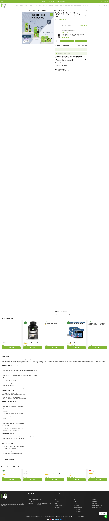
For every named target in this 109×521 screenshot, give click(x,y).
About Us (57, 501)
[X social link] (103, 1)
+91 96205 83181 (3, 1)
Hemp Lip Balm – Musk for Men (29, 471)
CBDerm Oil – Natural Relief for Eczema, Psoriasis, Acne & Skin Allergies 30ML (96, 324)
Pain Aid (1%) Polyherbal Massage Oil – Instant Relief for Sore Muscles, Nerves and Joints (76, 474)
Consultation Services (78, 507)
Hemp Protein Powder (93, 471)
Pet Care (75, 503)
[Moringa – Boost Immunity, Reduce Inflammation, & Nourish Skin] (11, 470)
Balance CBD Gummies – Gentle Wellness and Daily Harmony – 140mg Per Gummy (75, 341)
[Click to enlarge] (24, 41)
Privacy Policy (94, 501)
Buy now (81, 41)
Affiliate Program (58, 505)
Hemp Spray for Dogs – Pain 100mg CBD (53, 473)
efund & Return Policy (96, 507)
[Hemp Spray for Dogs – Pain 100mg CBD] (54, 471)
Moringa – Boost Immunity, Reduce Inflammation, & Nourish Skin (9, 472)
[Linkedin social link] (107, 1)
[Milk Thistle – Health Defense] (54, 321)
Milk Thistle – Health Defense (51, 323)
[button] (11, 347)
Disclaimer (94, 499)
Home (23, 10)
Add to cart (67, 41)
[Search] (102, 6)
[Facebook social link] (101, 1)
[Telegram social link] (86, 45)
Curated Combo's (29, 10)
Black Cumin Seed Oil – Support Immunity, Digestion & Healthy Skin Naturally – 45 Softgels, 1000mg (32, 342)
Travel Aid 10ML (5, 341)
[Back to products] (85, 10)
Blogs (56, 499)
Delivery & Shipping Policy (97, 505)
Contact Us (57, 507)
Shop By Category (77, 511)
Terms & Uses (94, 503)
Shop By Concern (77, 509)
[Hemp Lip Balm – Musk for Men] (32, 470)
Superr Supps (76, 505)
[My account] (99, 6)
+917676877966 (31, 501)
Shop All (56, 503)
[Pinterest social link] (84, 45)
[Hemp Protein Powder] (97, 470)
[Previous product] (83, 10)
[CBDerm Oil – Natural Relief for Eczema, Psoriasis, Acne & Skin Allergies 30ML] (97, 321)
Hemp (75, 501)
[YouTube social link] (106, 1)
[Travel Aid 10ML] (11, 330)
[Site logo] (4, 5)
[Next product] (86, 10)
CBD (74, 499)
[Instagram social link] (104, 1)
